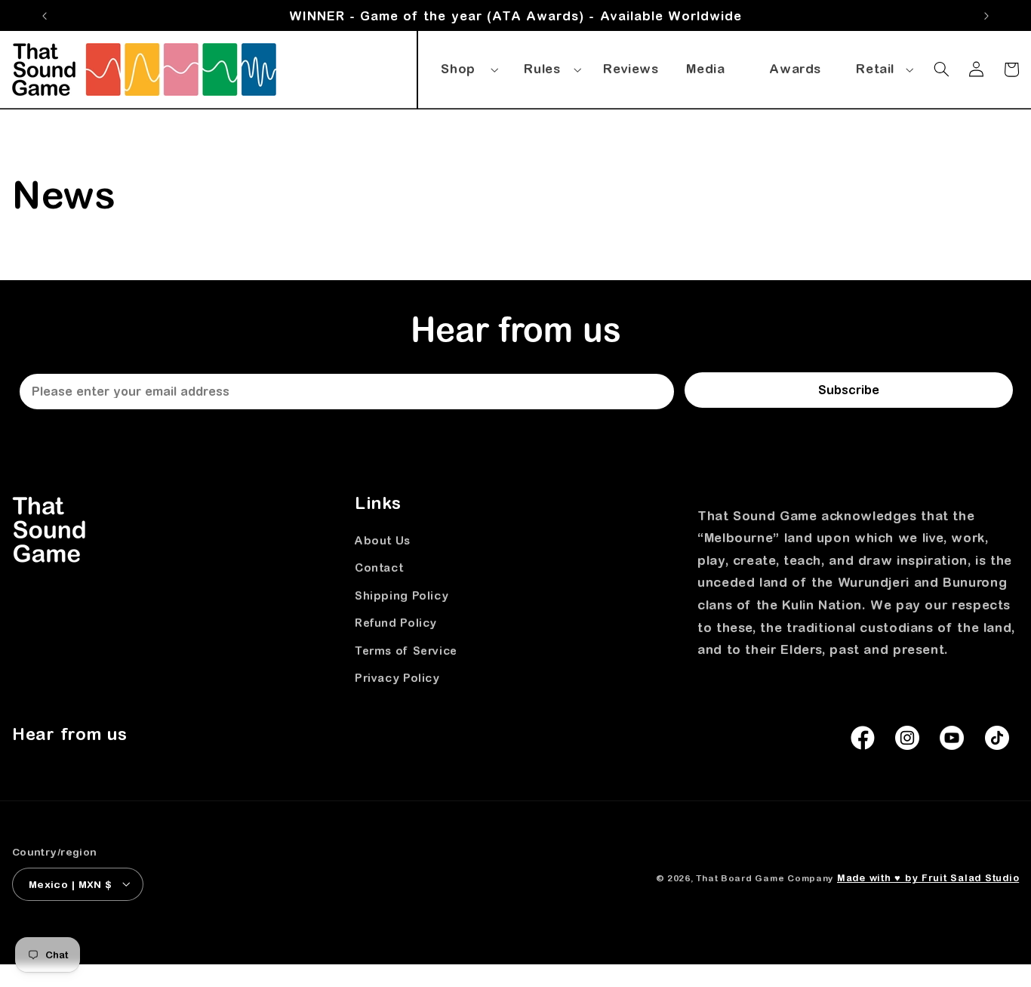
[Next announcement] (986, 16)
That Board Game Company (764, 877)
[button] (467, 66)
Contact (379, 568)
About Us (383, 541)
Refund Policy (396, 623)
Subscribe (848, 389)
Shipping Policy (401, 595)
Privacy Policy (397, 677)
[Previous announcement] (44, 16)
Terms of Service (406, 650)
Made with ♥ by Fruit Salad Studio (928, 877)
